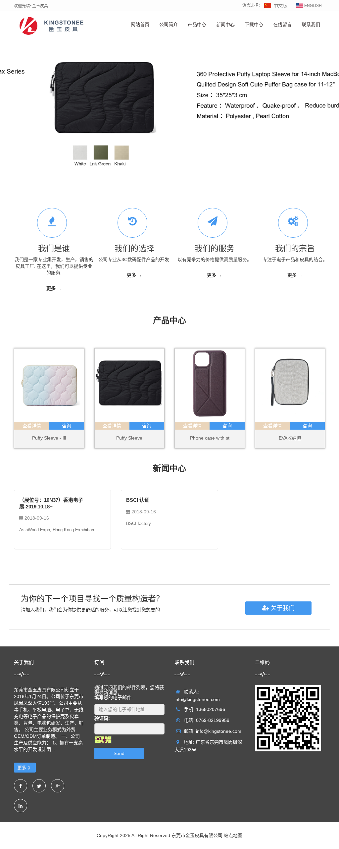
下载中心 (254, 24)
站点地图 (233, 835)
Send (119, 753)
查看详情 (32, 426)
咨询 (66, 426)
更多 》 (24, 768)
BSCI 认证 (137, 500)
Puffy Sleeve (129, 438)
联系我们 (311, 24)
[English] (309, 5)
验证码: (102, 718)
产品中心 (197, 24)
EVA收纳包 (290, 438)
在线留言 (282, 24)
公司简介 (168, 24)
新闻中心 (225, 24)
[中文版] (276, 5)
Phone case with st (209, 438)
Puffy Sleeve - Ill (49, 438)
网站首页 (140, 24)
